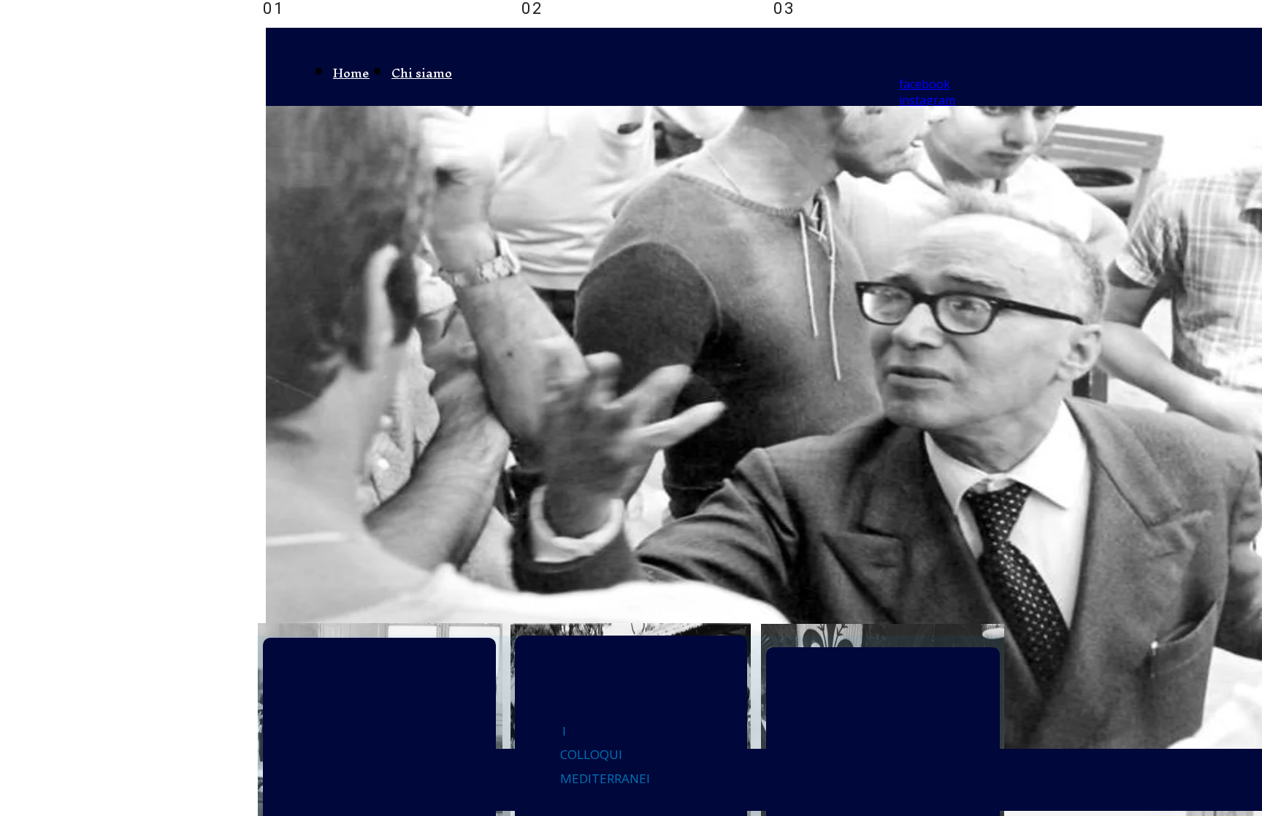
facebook (924, 84)
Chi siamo (421, 72)
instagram (927, 100)
